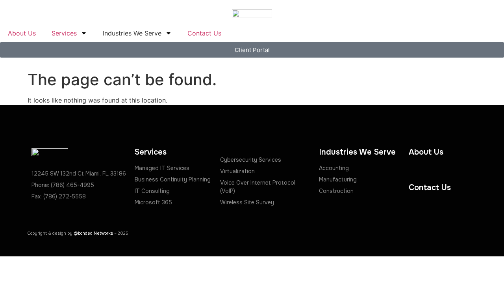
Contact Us (204, 33)
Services (64, 33)
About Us (22, 33)
